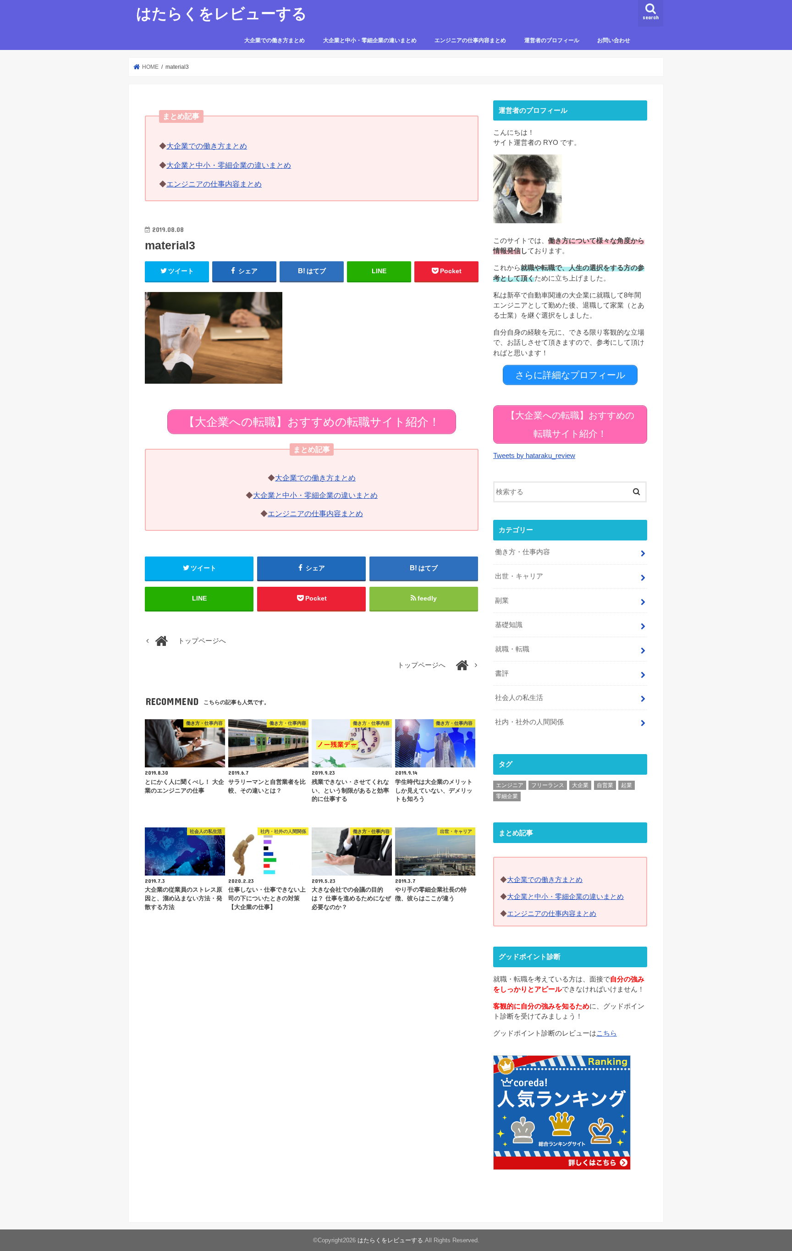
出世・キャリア (519, 576)
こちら (606, 1033)
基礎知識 (508, 624)
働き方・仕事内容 (522, 552)
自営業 (605, 785)
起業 (626, 785)
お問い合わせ (613, 40)
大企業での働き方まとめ (274, 40)
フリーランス (547, 785)
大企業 (580, 785)
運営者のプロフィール (551, 40)
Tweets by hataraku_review (534, 455)
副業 (502, 600)
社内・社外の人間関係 (529, 722)
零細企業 (507, 796)
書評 (502, 673)
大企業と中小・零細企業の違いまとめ (370, 40)
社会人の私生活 (519, 697)
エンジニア (509, 785)
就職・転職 (512, 649)
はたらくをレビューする (221, 13)
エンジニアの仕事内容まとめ (470, 40)
